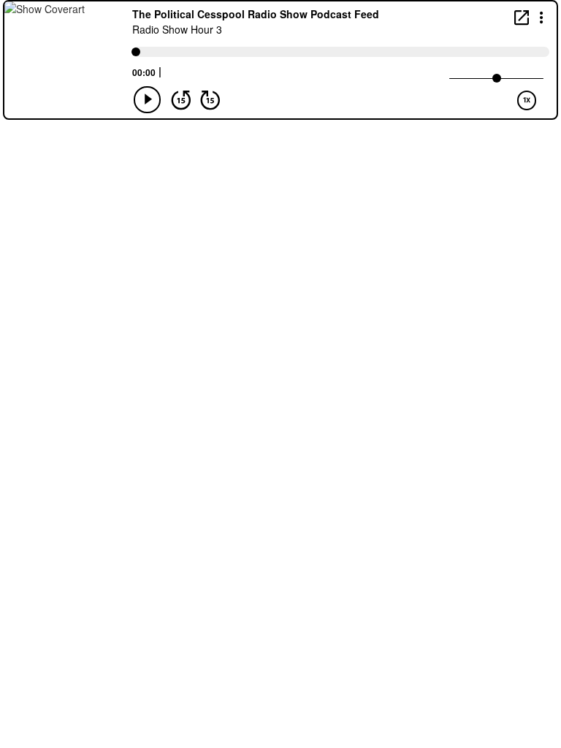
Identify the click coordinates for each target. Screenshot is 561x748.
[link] (521, 17)
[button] (542, 16)
